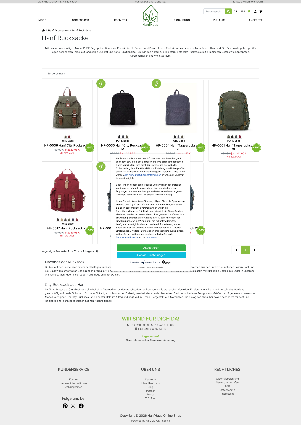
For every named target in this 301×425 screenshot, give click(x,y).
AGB (227, 386)
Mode (42, 20)
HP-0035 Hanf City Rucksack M (122, 147)
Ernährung (182, 20)
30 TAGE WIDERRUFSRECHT (247, 1)
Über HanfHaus (150, 383)
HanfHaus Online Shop (164, 415)
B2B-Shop (150, 398)
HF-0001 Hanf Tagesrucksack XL (234, 147)
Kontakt (73, 379)
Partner (150, 390)
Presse (150, 394)
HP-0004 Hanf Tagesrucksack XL (178, 147)
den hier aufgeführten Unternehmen (142, 174)
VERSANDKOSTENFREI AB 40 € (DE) (57, 1)
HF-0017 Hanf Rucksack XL (67, 228)
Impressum (227, 393)
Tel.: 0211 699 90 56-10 (143, 325)
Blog (150, 386)
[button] (255, 11)
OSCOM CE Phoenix (158, 420)
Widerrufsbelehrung (227, 378)
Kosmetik (120, 20)
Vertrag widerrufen (227, 382)
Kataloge (150, 379)
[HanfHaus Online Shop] (150, 15)
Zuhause (219, 20)
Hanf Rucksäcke (81, 30)
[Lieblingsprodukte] (249, 11)
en (243, 11)
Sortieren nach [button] (56, 73)
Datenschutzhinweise (127, 237)
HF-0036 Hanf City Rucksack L (67, 145)
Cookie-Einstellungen (151, 255)
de (235, 11)
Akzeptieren (151, 247)
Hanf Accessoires (58, 30)
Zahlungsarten (73, 386)
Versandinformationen (74, 383)
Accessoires (80, 20)
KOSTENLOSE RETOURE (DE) (150, 1)
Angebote (256, 20)
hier (117, 274)
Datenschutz (227, 389)
